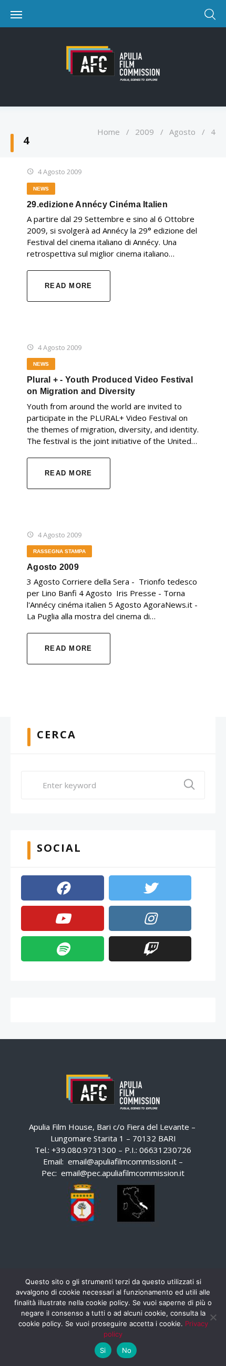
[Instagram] (150, 918)
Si (103, 1350)
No (127, 1350)
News (41, 189)
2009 (144, 131)
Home (108, 131)
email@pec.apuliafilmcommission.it (122, 1173)
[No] (213, 1317)
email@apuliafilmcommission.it (122, 1161)
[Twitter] (150, 888)
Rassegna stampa (59, 551)
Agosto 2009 (53, 567)
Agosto (182, 131)
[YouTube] (62, 918)
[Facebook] (62, 888)
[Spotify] (62, 948)
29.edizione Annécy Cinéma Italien (97, 204)
